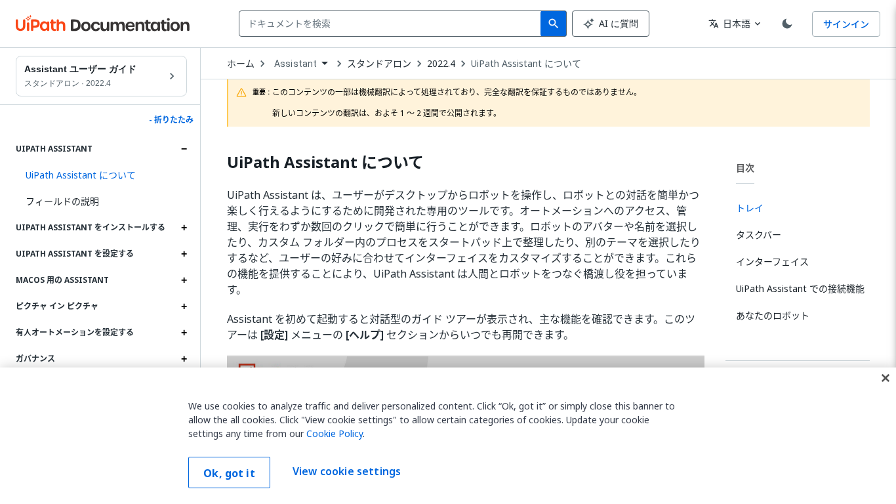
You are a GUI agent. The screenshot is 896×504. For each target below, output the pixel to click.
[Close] (885, 378)
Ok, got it (229, 473)
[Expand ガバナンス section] (183, 359)
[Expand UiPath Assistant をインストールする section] (183, 228)
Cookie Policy (334, 433)
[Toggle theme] (787, 23)
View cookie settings (347, 471)
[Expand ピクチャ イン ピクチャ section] (183, 306)
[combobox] (392, 23)
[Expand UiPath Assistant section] (183, 149)
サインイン (846, 24)
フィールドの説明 (62, 201)
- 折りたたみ (171, 120)
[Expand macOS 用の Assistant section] (183, 280)
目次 (745, 168)
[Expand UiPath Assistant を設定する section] (183, 254)
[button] (101, 175)
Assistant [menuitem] (295, 63)
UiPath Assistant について (526, 63)
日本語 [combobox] (729, 23)
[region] (448, 436)
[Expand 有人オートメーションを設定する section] (183, 333)
